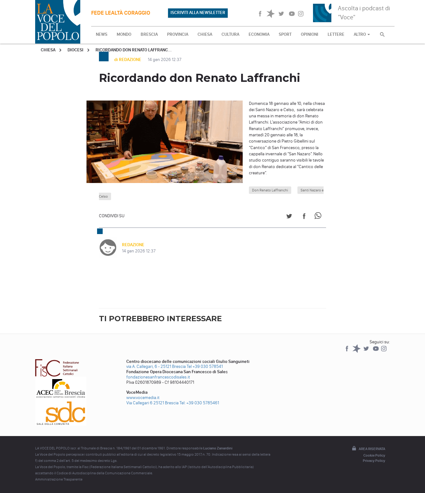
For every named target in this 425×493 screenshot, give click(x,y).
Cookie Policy (374, 455)
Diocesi (75, 50)
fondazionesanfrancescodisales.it (158, 377)
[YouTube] (376, 351)
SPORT (285, 34)
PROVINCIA (177, 34)
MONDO (124, 34)
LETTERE (336, 34)
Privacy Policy (374, 460)
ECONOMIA (259, 34)
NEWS (101, 34)
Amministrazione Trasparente (58, 479)
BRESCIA (149, 34)
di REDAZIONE (128, 59)
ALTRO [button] (360, 34)
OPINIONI (309, 34)
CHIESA (205, 34)
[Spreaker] (357, 351)
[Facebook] (347, 351)
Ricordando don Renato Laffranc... (134, 50)
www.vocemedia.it (143, 397)
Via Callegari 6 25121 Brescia (152, 403)
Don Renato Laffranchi (270, 190)
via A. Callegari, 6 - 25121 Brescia (156, 366)
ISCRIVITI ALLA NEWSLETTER (197, 12)
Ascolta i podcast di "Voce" (364, 12)
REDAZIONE (133, 244)
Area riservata (372, 449)
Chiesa (48, 50)
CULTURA (230, 34)
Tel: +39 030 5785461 (199, 403)
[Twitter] (366, 351)
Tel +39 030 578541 (205, 366)
